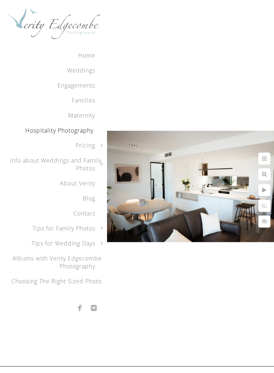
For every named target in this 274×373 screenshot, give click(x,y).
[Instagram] (94, 308)
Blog (89, 198)
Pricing (85, 145)
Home (86, 55)
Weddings (81, 70)
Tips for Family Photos (63, 228)
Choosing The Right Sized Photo (56, 281)
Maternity (81, 115)
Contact (84, 213)
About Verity (77, 183)
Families (83, 100)
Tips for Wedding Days (63, 243)
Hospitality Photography (60, 130)
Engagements (76, 85)
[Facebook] (80, 308)
